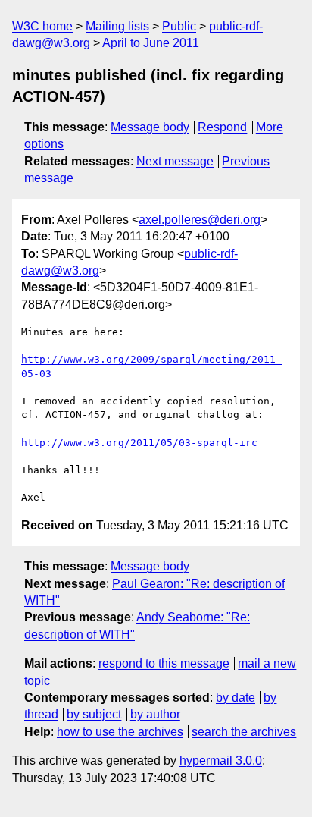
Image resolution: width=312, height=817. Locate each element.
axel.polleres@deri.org (200, 219)
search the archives (244, 731)
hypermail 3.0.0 (220, 760)
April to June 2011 (150, 42)
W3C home (42, 26)
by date (235, 697)
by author (155, 714)
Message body (150, 127)
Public (179, 26)
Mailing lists (117, 26)
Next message (175, 161)
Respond (222, 127)
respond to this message (163, 663)
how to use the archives (120, 731)
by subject (94, 714)
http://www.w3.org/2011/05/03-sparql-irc (139, 442)
